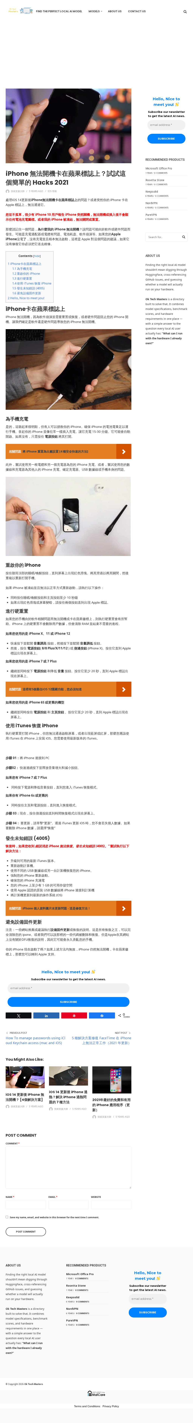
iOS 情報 (52, 191)
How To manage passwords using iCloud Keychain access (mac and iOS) (35, 1040)
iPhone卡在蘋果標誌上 (24, 264)
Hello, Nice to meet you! (26, 298)
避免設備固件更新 (26, 293)
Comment (13, 1143)
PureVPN (151, 214)
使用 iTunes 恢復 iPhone (31, 283)
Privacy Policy (111, 1406)
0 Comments (160, 173)
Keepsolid (152, 191)
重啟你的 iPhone (26, 273)
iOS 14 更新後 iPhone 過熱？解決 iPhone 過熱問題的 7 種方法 (68, 1097)
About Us (115, 11)
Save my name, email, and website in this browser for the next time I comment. (54, 1217)
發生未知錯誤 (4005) (28, 288)
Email (52, 1197)
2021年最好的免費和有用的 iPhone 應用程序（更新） (111, 1104)
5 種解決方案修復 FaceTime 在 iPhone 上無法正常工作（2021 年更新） (101, 1040)
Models (94, 11)
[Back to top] (189, 1419)
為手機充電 (22, 269)
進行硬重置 (22, 278)
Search (183, 237)
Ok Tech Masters (33, 1384)
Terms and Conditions (87, 1406)
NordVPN (152, 203)
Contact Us (137, 11)
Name (10, 1197)
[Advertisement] (96, 50)
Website (96, 1197)
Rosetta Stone (155, 180)
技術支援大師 (18, 191)
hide (37, 256)
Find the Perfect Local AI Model (59, 11)
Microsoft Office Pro (159, 168)
